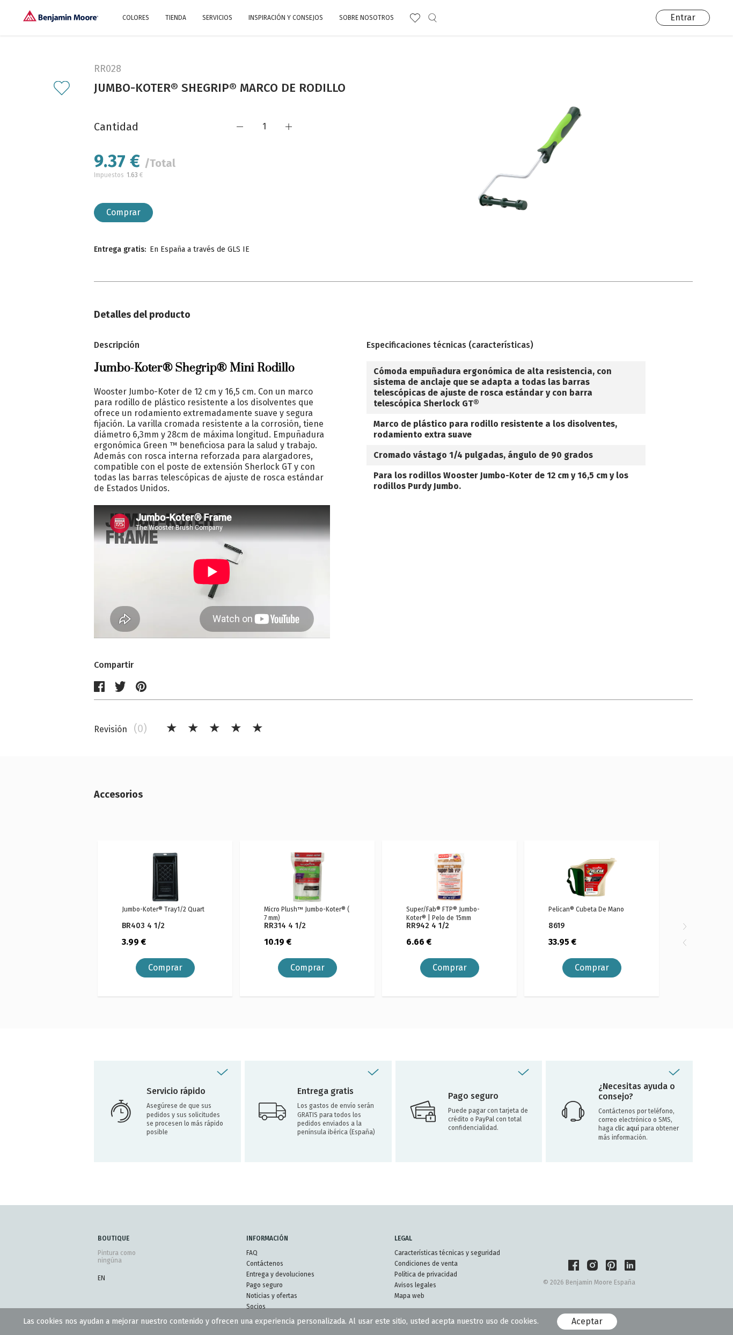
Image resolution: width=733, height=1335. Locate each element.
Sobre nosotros (366, 17)
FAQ (252, 1253)
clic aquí (628, 1128)
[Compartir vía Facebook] (99, 686)
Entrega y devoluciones (280, 1274)
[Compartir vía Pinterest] (141, 686)
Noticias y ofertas (271, 1296)
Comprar (123, 212)
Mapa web (409, 1296)
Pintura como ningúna (117, 1256)
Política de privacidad (425, 1274)
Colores (135, 17)
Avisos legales (415, 1285)
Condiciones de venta (426, 1263)
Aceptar (587, 1321)
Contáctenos (264, 1263)
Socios (256, 1306)
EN (101, 1278)
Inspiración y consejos (285, 17)
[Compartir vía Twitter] (120, 686)
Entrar (682, 17)
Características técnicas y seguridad (447, 1253)
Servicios (217, 17)
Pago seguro (264, 1285)
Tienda (175, 17)
